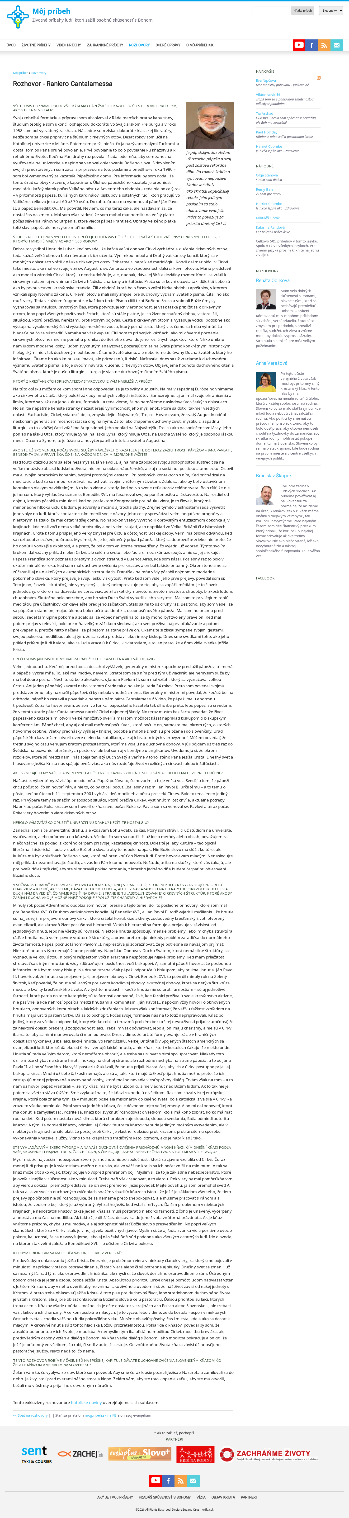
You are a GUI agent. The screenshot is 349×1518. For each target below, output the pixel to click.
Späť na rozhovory (33, 1415)
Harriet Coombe (269, 146)
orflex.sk (207, 1510)
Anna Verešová (271, 363)
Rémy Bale (264, 189)
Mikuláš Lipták (268, 217)
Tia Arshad (264, 113)
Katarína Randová (270, 227)
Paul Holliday (267, 132)
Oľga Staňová (267, 175)
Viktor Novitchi (268, 94)
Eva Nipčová (266, 80)
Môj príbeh (51, 11)
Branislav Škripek (274, 476)
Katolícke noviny (87, 1402)
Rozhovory (39, 73)
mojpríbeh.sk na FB (101, 1415)
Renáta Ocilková (273, 280)
